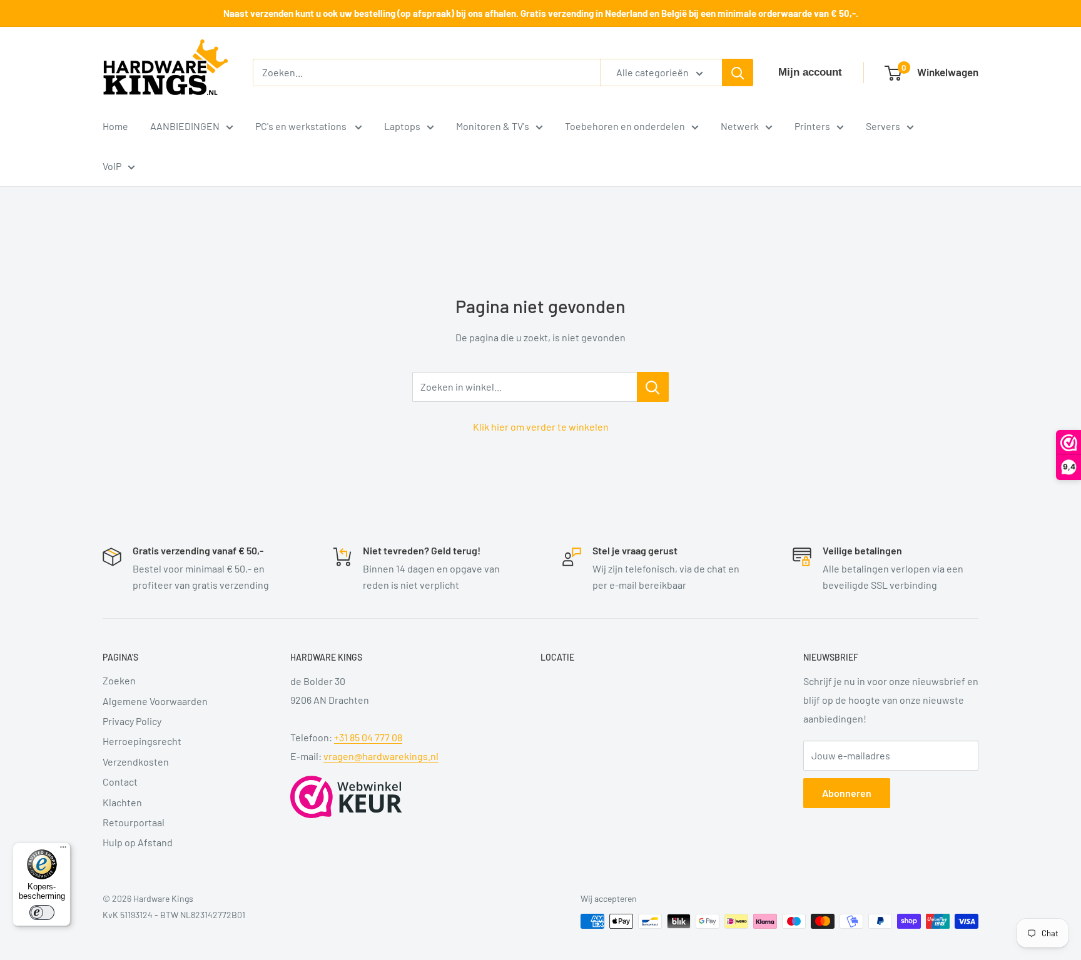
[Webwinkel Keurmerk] (346, 797)
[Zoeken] (737, 72)
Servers (883, 126)
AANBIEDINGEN (185, 126)
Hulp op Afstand (138, 842)
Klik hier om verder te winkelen (541, 426)
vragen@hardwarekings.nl (381, 756)
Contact (120, 782)
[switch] (41, 912)
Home (115, 126)
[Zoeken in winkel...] (653, 387)
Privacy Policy (132, 721)
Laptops (402, 126)
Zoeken (119, 680)
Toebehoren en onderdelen (625, 126)
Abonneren (846, 793)
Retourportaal (134, 822)
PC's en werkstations (301, 126)
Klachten (122, 802)
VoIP (112, 166)
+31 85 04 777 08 (368, 737)
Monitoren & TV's (492, 126)
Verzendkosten (136, 762)
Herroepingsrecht (142, 741)
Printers (812, 126)
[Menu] (63, 850)
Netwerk (740, 126)
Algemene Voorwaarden (155, 701)
